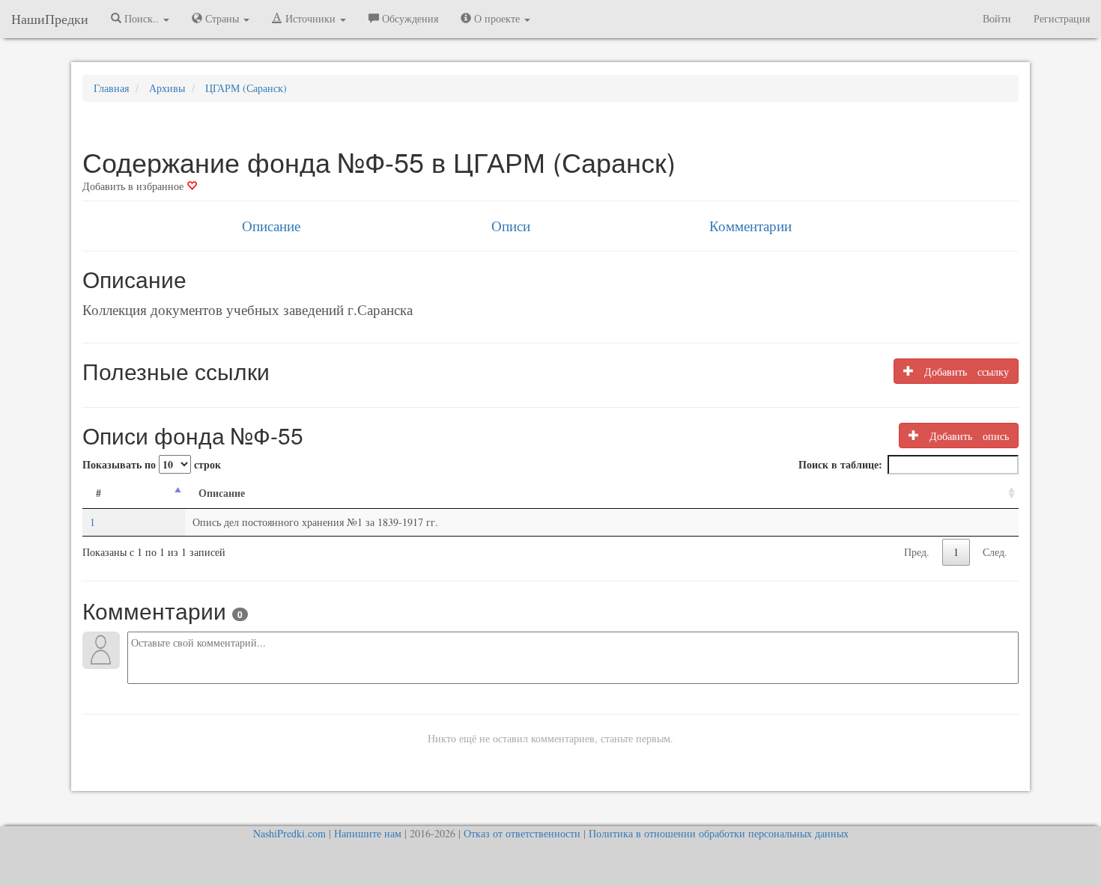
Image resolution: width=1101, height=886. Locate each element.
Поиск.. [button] (141, 18)
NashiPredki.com (289, 833)
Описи (510, 225)
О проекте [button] (497, 18)
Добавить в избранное (134, 186)
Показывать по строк (151, 464)
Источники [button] (310, 18)
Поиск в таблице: (840, 464)
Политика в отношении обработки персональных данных (719, 833)
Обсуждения (408, 18)
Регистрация (1062, 18)
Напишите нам (367, 833)
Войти (997, 18)
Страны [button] (222, 18)
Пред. (916, 552)
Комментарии (750, 225)
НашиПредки (49, 19)
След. (995, 552)
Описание (271, 225)
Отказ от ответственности (522, 833)
